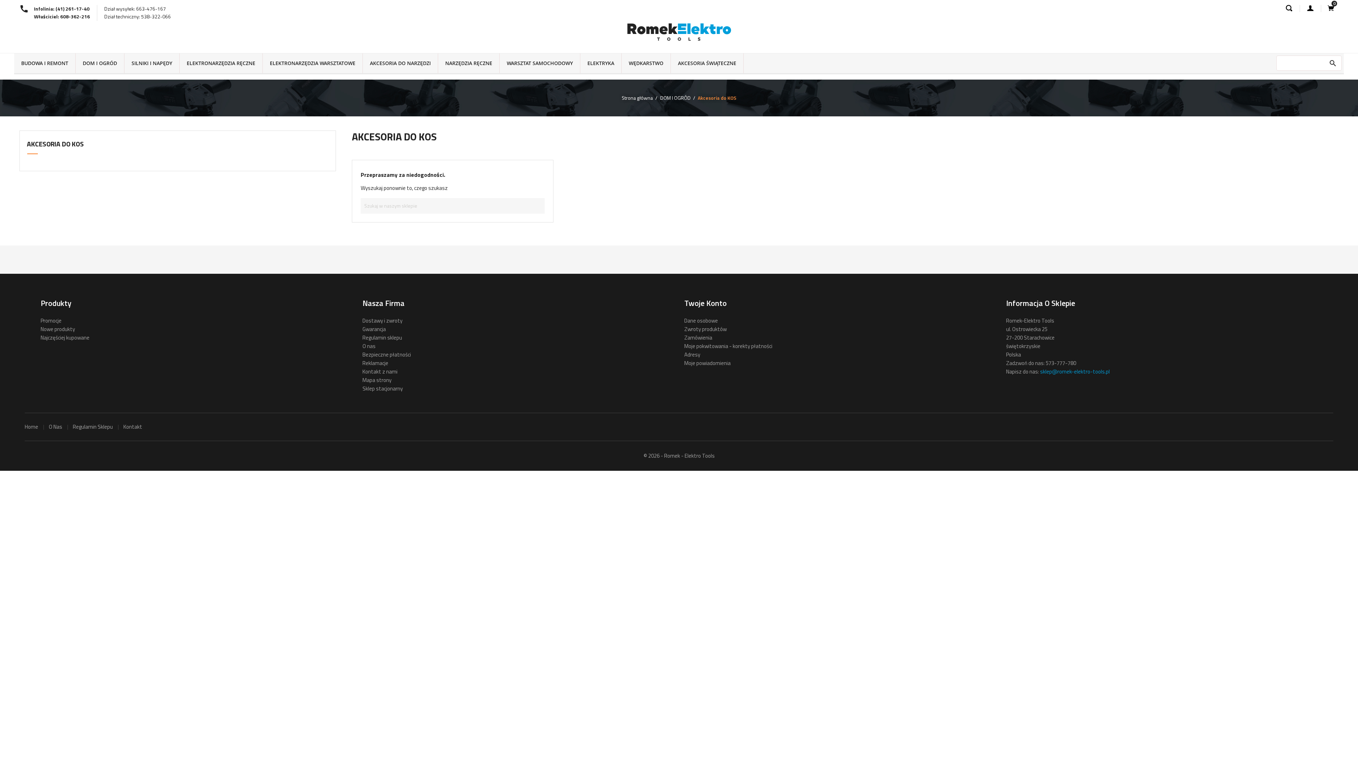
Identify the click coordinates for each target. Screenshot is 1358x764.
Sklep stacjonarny (382, 388)
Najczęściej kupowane (65, 338)
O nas (369, 346)
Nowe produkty (58, 329)
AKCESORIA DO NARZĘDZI (400, 63)
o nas (55, 427)
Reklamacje (375, 363)
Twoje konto (705, 303)
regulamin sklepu (93, 427)
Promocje (51, 321)
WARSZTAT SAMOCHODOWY (540, 63)
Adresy (692, 355)
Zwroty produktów (705, 329)
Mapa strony (376, 380)
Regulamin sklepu (382, 338)
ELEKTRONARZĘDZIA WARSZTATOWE (312, 63)
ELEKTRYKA (600, 63)
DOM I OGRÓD (100, 63)
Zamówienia (698, 338)
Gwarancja (374, 329)
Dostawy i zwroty (382, 321)
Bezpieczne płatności (386, 355)
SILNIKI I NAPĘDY (152, 63)
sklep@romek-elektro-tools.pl (1075, 371)
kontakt (132, 427)
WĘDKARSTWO (646, 63)
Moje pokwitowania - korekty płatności (728, 346)
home (31, 427)
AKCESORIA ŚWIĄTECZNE (707, 63)
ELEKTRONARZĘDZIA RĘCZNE (221, 63)
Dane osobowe (701, 321)
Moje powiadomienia (707, 363)
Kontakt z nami (379, 371)
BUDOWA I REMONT (44, 63)
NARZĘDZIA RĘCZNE (468, 63)
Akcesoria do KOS (55, 144)
